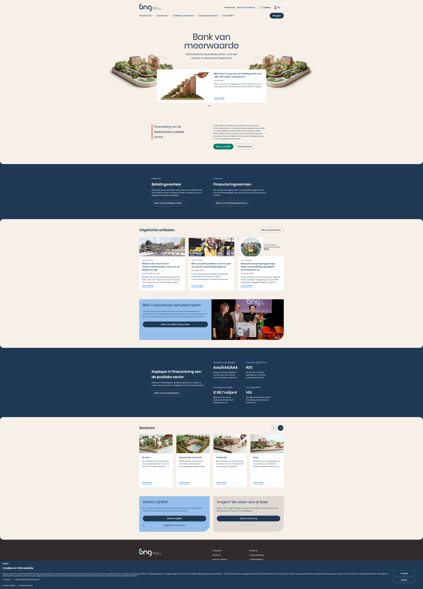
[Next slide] (269, 86)
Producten (217, 550)
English (5, 563)
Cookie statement (26, 585)
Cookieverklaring (256, 559)
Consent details (9, 585)
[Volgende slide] (280, 428)
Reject (404, 580)
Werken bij (229, 7)
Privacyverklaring (256, 555)
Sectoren (216, 555)
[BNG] (150, 7)
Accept (404, 573)
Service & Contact (246, 7)
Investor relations (219, 559)
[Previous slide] (153, 86)
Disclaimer (253, 550)
